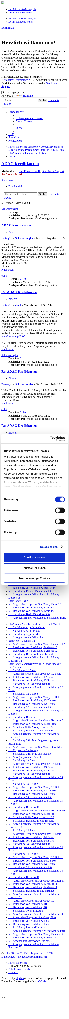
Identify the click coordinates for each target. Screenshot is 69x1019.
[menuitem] (29, 118)
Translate (28, 95)
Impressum (37, 953)
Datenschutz (8, 956)
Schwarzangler (9, 208)
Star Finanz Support (53, 171)
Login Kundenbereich (20, 12)
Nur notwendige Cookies (34, 578)
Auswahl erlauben (34, 567)
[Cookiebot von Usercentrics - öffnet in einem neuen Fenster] (49, 438)
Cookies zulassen (34, 557)
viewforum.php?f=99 (13, 336)
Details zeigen (49, 546)
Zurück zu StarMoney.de (22, 9)
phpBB (20, 978)
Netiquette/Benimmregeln (15, 79)
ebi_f (4, 275)
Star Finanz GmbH (29, 171)
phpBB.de (40, 981)
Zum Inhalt (7, 27)
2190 (23, 278)
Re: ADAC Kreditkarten (19, 292)
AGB (50, 953)
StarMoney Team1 (11, 174)
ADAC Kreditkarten (20, 163)
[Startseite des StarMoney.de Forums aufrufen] (2, 3)
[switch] (60, 510)
